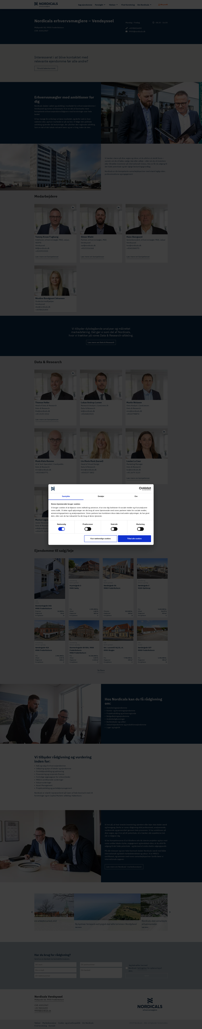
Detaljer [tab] (101, 496)
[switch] (88, 529)
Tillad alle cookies (134, 539)
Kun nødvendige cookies (100, 539)
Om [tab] (136, 496)
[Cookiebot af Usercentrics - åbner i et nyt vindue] (141, 488)
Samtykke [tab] (66, 496)
